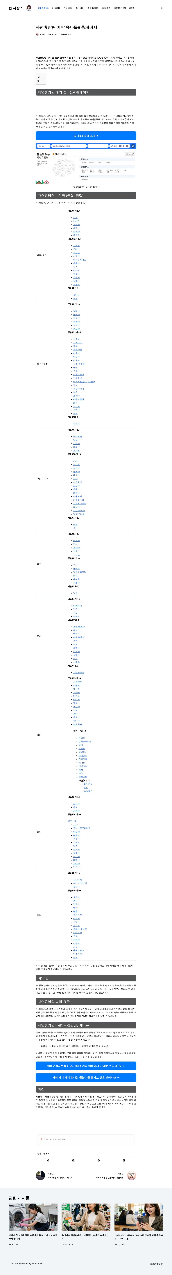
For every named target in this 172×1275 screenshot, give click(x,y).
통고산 (76, 328)
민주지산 (77, 954)
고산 (75, 565)
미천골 (76, 696)
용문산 (76, 263)
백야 (75, 907)
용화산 (76, 717)
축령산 (76, 277)
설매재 (76, 294)
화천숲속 (77, 724)
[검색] (162, 8)
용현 (75, 807)
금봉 (75, 346)
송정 (75, 367)
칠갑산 (76, 856)
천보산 (76, 273)
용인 (75, 266)
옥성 (75, 385)
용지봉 (76, 450)
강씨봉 (76, 245)
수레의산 (77, 932)
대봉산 (76, 471)
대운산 (76, 475)
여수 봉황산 (79, 637)
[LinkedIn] (123, 1160)
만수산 (76, 831)
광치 (81, 745)
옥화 (75, 936)
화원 (75, 402)
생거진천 (77, 914)
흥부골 (76, 579)
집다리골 (83, 759)
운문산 (76, 318)
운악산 (76, 224)
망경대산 (83, 752)
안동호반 (77, 378)
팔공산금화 (78, 399)
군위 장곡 (78, 342)
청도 (75, 413)
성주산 (76, 838)
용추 (75, 489)
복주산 (76, 706)
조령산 (76, 943)
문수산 (76, 406)
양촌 (75, 846)
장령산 (76, 939)
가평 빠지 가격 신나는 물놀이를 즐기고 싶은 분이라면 (84, 1077)
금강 (75, 824)
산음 (75, 217)
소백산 (76, 922)
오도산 (76, 485)
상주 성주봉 (79, 363)
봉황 (75, 911)
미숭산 (76, 353)
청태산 (76, 720)
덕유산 (76, 540)
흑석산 (76, 630)
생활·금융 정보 (43, 8)
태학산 (76, 860)
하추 (81, 773)
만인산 (76, 867)
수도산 (76, 371)
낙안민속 (77, 605)
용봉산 (76, 853)
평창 (81, 769)
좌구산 (76, 946)
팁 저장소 (16, 8)
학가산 (76, 423)
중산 (75, 528)
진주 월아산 (79, 510)
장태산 (76, 863)
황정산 (76, 887)
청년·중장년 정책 (120, 8)
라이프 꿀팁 (56, 8)
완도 (75, 644)
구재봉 (76, 464)
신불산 (76, 443)
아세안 (76, 221)
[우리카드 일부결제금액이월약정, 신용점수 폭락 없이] (86, 1217)
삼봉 (75, 710)
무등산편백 (78, 672)
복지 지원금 (106, 8)
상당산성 (77, 879)
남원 (75, 593)
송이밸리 (83, 755)
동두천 (76, 284)
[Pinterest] (98, 1160)
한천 (75, 658)
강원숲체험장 (85, 741)
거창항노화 (78, 500)
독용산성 (77, 349)
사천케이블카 (79, 503)
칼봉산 (76, 281)
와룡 (75, 575)
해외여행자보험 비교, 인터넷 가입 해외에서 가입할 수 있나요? (84, 1065)
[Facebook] (48, 1160)
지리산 (76, 447)
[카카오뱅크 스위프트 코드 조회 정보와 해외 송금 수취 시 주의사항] (138, 1217)
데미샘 (76, 568)
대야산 (76, 314)
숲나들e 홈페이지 (84, 135)
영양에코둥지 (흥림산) (84, 381)
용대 (75, 713)
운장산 (76, 547)
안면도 (76, 842)
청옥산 (76, 321)
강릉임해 (83, 776)
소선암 (76, 925)
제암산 (76, 648)
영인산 (76, 849)
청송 (75, 392)
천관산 (76, 616)
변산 (75, 544)
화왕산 (76, 492)
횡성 (86, 787)
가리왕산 (77, 681)
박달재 (76, 904)
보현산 (76, 410)
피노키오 (88, 784)
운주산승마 (78, 388)
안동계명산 (78, 374)
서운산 (76, 256)
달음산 (76, 440)
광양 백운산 (79, 626)
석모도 (76, 252)
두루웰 (82, 748)
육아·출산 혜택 (93, 8)
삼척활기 (88, 791)
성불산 (76, 918)
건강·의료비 (68, 8)
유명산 (76, 228)
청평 (75, 298)
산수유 (76, 662)
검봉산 (76, 685)
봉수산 (76, 835)
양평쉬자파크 (79, 259)
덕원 (75, 524)
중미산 (76, 231)
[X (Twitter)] (73, 1160)
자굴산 (76, 507)
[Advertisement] (86, 48)
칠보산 (76, 325)
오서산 (76, 803)
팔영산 (76, 655)
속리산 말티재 (80, 883)
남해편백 (77, 436)
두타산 (76, 692)
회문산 (76, 551)
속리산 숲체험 (80, 929)
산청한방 (77, 482)
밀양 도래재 (79, 514)
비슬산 (76, 356)
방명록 (131, 8)
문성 (75, 900)
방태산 (76, 699)
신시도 (76, 554)
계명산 (76, 897)
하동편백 (77, 496)
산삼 (75, 478)
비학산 (76, 360)
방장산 (76, 609)
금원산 (76, 468)
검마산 (76, 311)
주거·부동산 (80, 8)
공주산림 (72, 821)
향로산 (76, 582)
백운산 (76, 703)
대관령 (76, 688)
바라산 (76, 270)
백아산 (76, 633)
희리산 (76, 810)
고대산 (76, 249)
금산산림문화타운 (81, 828)
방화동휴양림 (79, 572)
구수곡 (76, 339)
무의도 (76, 235)
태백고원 (83, 766)
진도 (75, 612)
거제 (75, 460)
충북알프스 (78, 950)
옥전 (75, 957)
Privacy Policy (156, 1264)
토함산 (76, 395)
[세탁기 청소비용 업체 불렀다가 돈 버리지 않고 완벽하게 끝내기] (33, 1217)
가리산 (82, 738)
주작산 (76, 651)
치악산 (82, 762)
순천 (75, 641)
